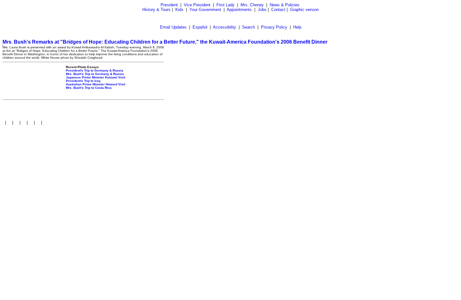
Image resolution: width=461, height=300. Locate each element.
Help (297, 27)
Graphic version (304, 9)
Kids (179, 9)
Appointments (239, 9)
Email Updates (173, 27)
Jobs (262, 9)
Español (200, 27)
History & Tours (156, 9)
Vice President (197, 5)
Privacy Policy (274, 27)
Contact (278, 9)
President (169, 5)
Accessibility (224, 27)
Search (248, 27)
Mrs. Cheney (252, 5)
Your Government (205, 9)
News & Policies (284, 5)
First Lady (225, 5)
